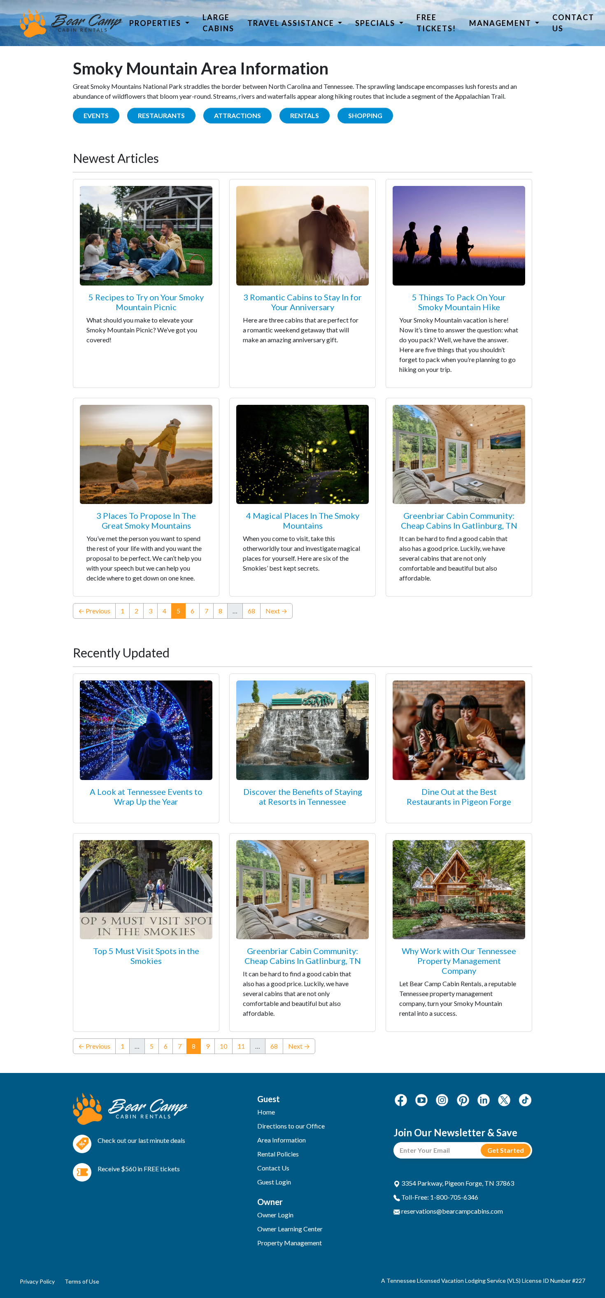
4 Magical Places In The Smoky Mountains (302, 520)
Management (501, 23)
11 (241, 1046)
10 (223, 1046)
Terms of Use (82, 1281)
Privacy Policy (37, 1281)
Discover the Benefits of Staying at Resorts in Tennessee (302, 796)
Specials (376, 23)
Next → (276, 611)
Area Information (281, 1140)
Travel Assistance (291, 23)
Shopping (365, 115)
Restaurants (161, 115)
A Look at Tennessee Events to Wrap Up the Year (146, 796)
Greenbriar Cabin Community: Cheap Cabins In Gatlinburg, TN (459, 520)
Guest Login (274, 1182)
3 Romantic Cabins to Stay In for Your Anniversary (302, 302)
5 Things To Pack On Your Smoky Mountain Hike (459, 302)
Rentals (304, 115)
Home (266, 1112)
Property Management (289, 1243)
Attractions (237, 115)
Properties (156, 23)
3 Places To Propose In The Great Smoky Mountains (146, 520)
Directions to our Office (291, 1126)
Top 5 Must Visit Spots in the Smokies (146, 956)
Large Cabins (218, 23)
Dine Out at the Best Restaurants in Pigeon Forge (459, 796)
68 (251, 611)
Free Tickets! (436, 23)
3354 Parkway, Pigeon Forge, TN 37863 (457, 1183)
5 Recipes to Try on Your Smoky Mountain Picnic (146, 302)
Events (96, 115)
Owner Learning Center (290, 1229)
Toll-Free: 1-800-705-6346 (439, 1197)
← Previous (94, 611)
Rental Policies (278, 1154)
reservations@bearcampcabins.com (451, 1211)
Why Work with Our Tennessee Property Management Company (459, 960)
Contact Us (573, 23)
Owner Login (275, 1215)
